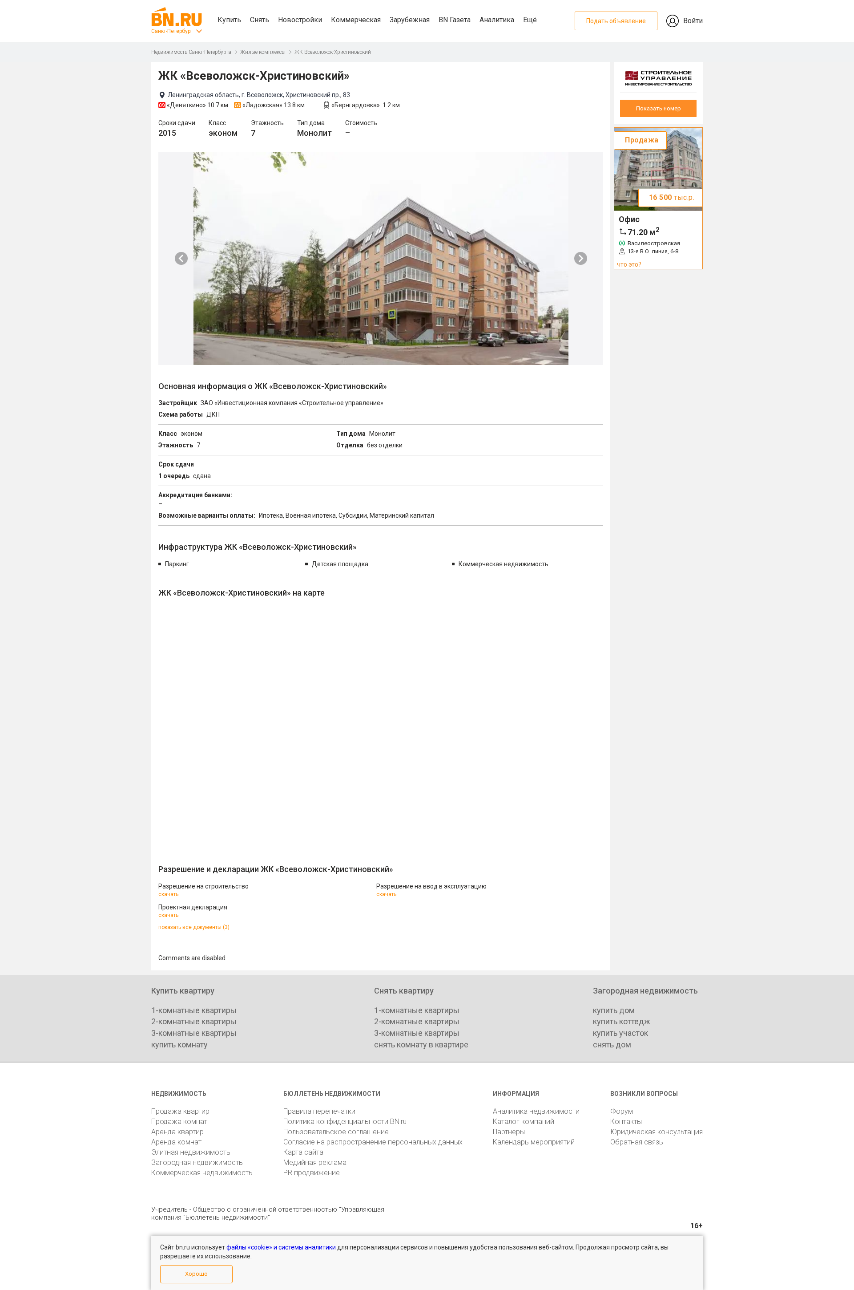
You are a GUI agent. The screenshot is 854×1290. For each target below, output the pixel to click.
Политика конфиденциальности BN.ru (345, 1121)
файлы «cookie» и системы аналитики (281, 1247)
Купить (229, 20)
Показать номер (658, 108)
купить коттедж (621, 1021)
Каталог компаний (523, 1121)
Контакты (626, 1121)
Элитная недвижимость (190, 1152)
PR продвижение (311, 1172)
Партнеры (509, 1132)
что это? (629, 264)
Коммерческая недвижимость (202, 1172)
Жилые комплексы (263, 52)
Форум (621, 1111)
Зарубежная (410, 20)
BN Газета (455, 20)
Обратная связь (636, 1142)
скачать (168, 894)
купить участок (620, 1033)
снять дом (612, 1044)
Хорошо (196, 1273)
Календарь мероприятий (534, 1142)
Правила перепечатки (319, 1111)
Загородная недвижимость (197, 1162)
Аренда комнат (176, 1142)
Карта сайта (303, 1152)
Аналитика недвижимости (536, 1111)
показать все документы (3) (194, 927)
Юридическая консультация (656, 1132)
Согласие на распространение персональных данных (373, 1142)
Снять (259, 20)
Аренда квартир (177, 1132)
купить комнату (179, 1044)
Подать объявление (616, 20)
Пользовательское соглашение (336, 1132)
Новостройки (300, 20)
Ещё (530, 20)
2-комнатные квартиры (194, 1021)
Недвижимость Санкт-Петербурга (191, 52)
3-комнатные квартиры (194, 1033)
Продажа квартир (180, 1111)
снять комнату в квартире (421, 1044)
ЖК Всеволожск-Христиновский (332, 52)
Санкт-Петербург (172, 31)
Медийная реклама (314, 1162)
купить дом (614, 1010)
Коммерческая (356, 20)
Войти (693, 20)
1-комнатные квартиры (194, 1010)
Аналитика (496, 20)
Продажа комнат (179, 1121)
